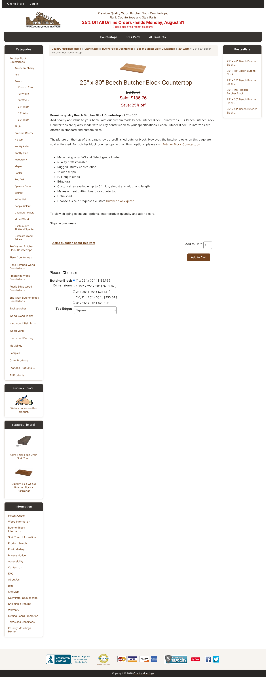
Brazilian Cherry (24, 133)
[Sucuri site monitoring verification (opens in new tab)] (175, 659)
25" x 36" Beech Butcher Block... (242, 101)
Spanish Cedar (23, 186)
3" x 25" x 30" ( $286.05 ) (93, 303)
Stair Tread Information (22, 537)
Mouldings (16, 345)
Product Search (17, 543)
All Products (157, 37)
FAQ (10, 573)
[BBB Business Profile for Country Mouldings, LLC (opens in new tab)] (68, 659)
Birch (18, 126)
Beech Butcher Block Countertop (156, 48)
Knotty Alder (22, 146)
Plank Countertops (21, 257)
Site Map (13, 591)
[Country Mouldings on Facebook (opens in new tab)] (208, 659)
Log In (34, 3)
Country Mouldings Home (19, 629)
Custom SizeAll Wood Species (25, 228)
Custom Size (25, 87)
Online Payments (103, 664)
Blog (11, 585)
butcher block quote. (120, 201)
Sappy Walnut (23, 206)
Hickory (19, 139)
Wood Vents (17, 330)
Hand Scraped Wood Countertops (22, 266)
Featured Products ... (22, 367)
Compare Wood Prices (24, 237)
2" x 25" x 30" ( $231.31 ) (93, 292)
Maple (18, 166)
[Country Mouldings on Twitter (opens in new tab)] (216, 659)
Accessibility (15, 561)
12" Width (23, 93)
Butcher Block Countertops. (181, 144)
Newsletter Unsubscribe (22, 597)
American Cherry (24, 68)
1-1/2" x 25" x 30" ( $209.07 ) (96, 286)
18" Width (23, 100)
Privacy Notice (17, 555)
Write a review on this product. (23, 410)
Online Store (15, 3)
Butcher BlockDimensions (61, 283)
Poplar (18, 172)
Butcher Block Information (16, 529)
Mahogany (21, 159)
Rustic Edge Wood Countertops (21, 288)
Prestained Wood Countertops (20, 277)
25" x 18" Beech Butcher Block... (241, 72)
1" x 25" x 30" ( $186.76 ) (93, 280)
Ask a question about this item (73, 243)
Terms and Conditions (21, 621)
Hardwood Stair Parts (23, 323)
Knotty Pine (21, 153)
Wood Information (19, 521)
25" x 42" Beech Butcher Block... (242, 63)
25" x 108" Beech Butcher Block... (237, 91)
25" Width (23, 113)
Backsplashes (18, 308)
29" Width (23, 119)
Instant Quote (16, 515)
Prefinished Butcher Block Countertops (21, 248)
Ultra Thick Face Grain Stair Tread (23, 456)
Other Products (19, 360)
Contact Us (15, 567)
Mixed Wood (22, 219)
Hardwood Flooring (21, 338)
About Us (14, 579)
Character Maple (24, 212)
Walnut (19, 192)
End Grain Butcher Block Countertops (24, 299)
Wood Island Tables (21, 315)
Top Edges (64, 309)
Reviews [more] (23, 388)
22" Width (23, 106)
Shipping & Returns (19, 603)
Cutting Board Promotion (23, 615)
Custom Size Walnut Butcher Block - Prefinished (24, 487)
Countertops (108, 37)
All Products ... (18, 375)
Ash (17, 74)
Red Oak (19, 179)
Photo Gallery (16, 549)
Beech (18, 81)
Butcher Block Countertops (18, 60)
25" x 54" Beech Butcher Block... (242, 110)
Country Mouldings (143, 673)
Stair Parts (133, 37)
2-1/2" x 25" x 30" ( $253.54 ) (96, 297)
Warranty (13, 609)
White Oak (21, 199)
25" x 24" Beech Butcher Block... (242, 82)
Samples (15, 353)
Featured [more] (23, 424)
